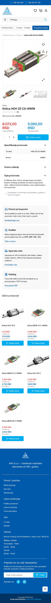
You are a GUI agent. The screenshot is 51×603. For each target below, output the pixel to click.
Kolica (19, 35)
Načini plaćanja (10, 485)
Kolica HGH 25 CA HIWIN (33, 35)
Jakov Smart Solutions (33, 599)
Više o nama (10, 241)
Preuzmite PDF (11, 285)
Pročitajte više (11, 265)
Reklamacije (8, 493)
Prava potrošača (10, 511)
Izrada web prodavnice (18, 599)
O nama (19, 28)
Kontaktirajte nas (12, 220)
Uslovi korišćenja (10, 507)
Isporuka (7, 489)
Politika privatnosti (11, 504)
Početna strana (7, 28)
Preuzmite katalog (41, 28)
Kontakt (27, 28)
